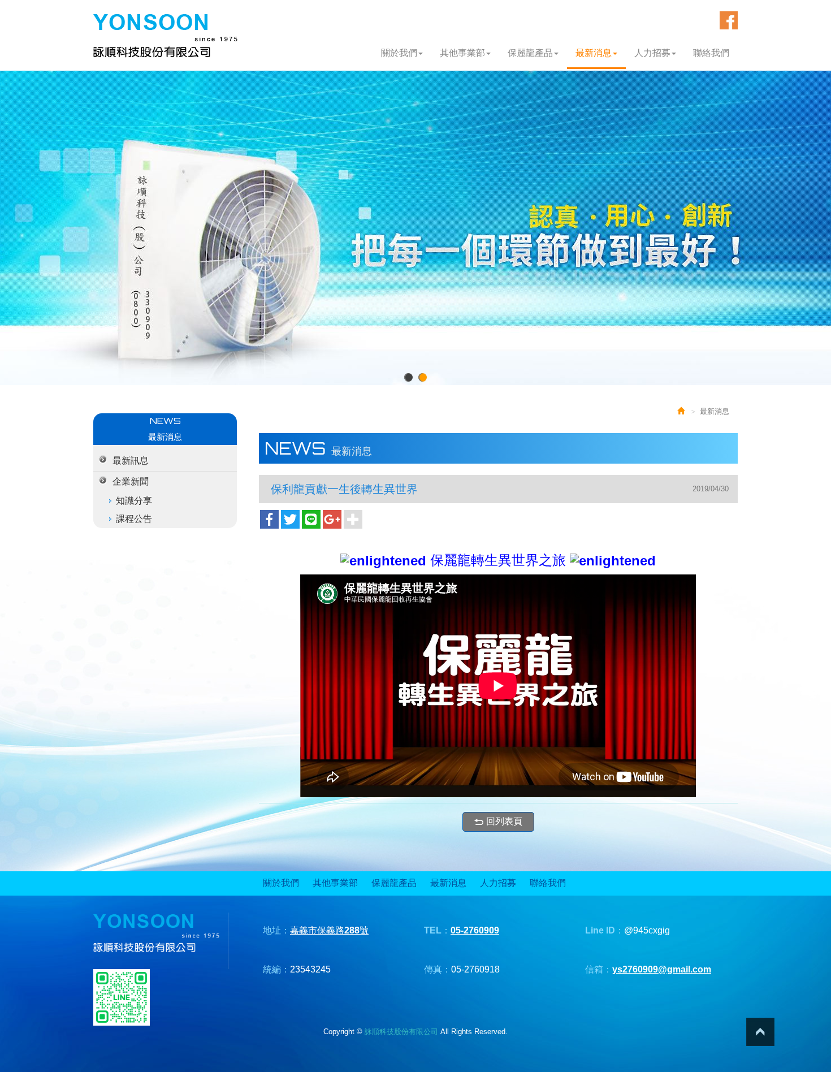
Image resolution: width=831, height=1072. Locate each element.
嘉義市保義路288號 (329, 930)
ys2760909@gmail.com (661, 969)
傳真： (437, 969)
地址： (276, 930)
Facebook (729, 20)
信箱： (598, 969)
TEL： (437, 930)
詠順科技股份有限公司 (165, 36)
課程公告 (134, 519)
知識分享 (134, 500)
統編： (276, 969)
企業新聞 (130, 481)
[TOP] (760, 1032)
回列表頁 (504, 821)
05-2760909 (475, 930)
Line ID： (604, 930)
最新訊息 (130, 460)
